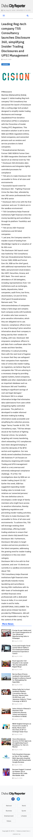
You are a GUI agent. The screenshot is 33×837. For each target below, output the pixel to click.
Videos (9, 821)
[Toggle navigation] (3, 15)
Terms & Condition (22, 831)
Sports (24, 811)
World (24, 806)
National (9, 806)
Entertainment (8, 816)
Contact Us (16, 834)
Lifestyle (24, 816)
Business (9, 811)
